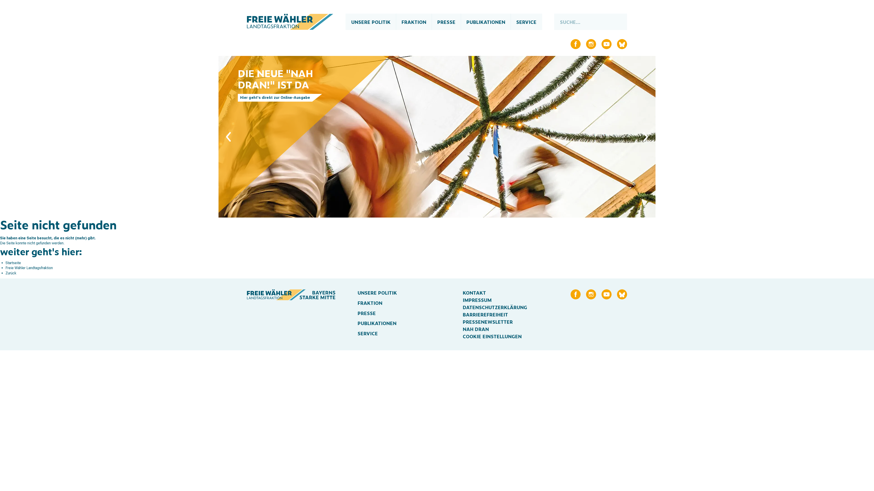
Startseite (13, 263)
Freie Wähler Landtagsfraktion (29, 268)
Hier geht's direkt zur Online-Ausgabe (275, 97)
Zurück (10, 273)
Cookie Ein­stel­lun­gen (492, 336)
